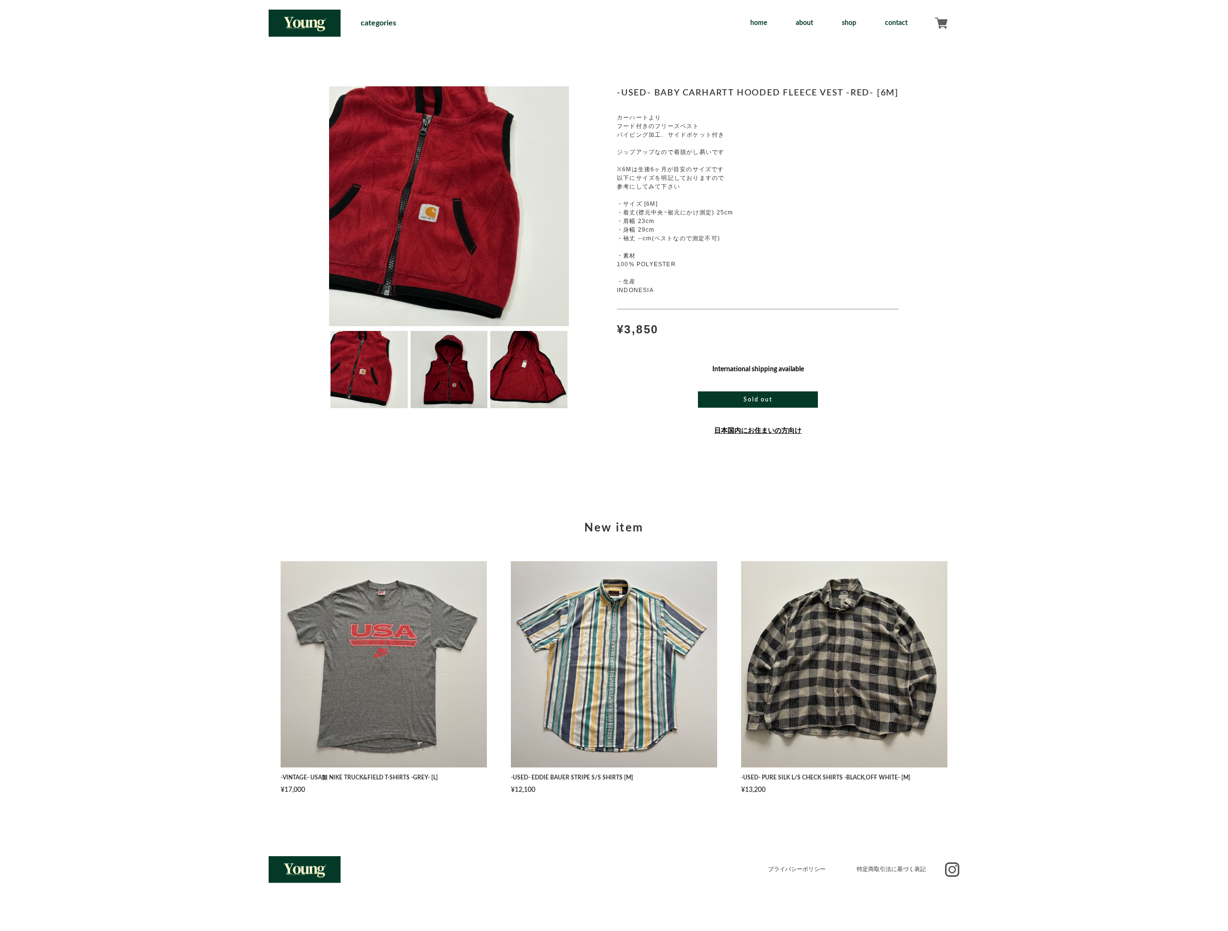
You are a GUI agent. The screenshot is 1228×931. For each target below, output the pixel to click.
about (804, 23)
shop (849, 23)
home (758, 23)
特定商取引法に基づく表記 (891, 869)
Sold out (758, 399)
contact (896, 23)
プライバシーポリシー (797, 869)
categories (378, 23)
